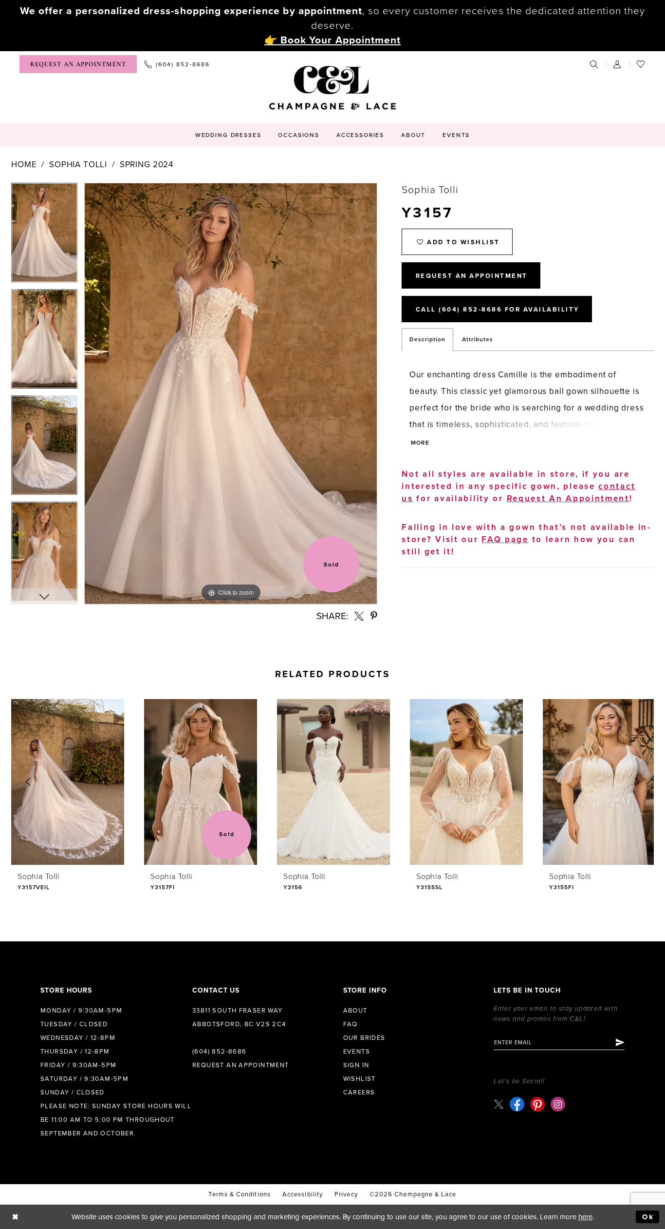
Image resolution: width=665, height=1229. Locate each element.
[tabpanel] (44, 236)
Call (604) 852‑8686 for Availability (497, 309)
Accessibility (302, 1194)
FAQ (350, 1024)
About (355, 1010)
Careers (359, 1092)
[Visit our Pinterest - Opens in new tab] (537, 1104)
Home (24, 164)
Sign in (356, 1065)
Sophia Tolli (78, 164)
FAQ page (505, 539)
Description (427, 339)
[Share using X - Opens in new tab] (359, 616)
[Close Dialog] (15, 1217)
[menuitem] (78, 64)
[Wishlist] (641, 64)
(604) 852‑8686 (219, 1051)
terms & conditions (239, 1194)
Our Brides (364, 1038)
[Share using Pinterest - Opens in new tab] (374, 616)
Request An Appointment (472, 276)
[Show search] (594, 64)
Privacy (346, 1194)
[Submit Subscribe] (619, 1042)
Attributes (477, 339)
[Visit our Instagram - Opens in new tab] (558, 1104)
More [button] (420, 442)
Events (356, 1051)
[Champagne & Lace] (332, 88)
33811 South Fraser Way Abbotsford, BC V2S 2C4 (239, 1017)
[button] (617, 64)
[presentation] (67, 782)
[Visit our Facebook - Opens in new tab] (517, 1104)
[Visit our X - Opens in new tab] (499, 1104)
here (585, 1216)
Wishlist (359, 1079)
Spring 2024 (146, 164)
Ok (648, 1216)
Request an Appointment (240, 1065)
